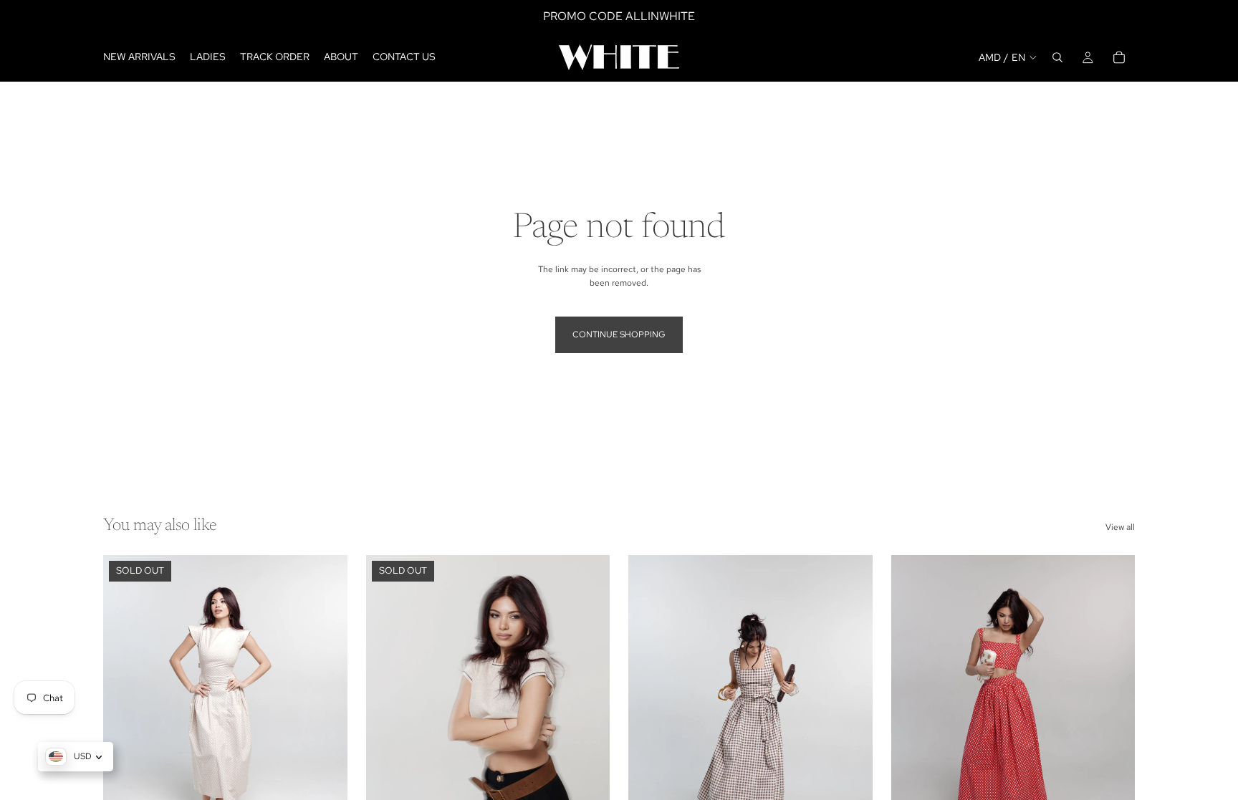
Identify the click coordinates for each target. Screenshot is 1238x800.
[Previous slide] (124, 707)
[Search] (1057, 57)
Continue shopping (619, 334)
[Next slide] (325, 707)
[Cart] (1119, 57)
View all (1120, 527)
